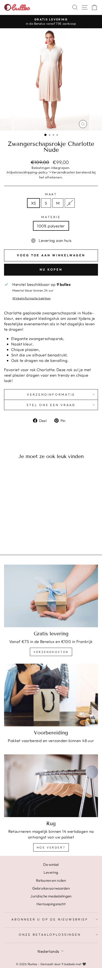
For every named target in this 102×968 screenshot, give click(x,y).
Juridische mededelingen (51, 896)
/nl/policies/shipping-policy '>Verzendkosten (40, 172)
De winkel (51, 864)
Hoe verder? (51, 847)
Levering (51, 872)
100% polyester (51, 225)
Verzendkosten (51, 652)
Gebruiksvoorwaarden (51, 888)
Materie (51, 217)
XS (33, 203)
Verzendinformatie (51, 394)
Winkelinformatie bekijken (31, 298)
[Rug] (51, 785)
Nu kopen (51, 269)
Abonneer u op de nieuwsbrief (49, 919)
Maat (51, 194)
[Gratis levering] (51, 596)
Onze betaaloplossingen (50, 934)
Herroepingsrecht (51, 904)
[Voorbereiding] (51, 695)
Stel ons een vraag (51, 405)
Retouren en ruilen (51, 880)
